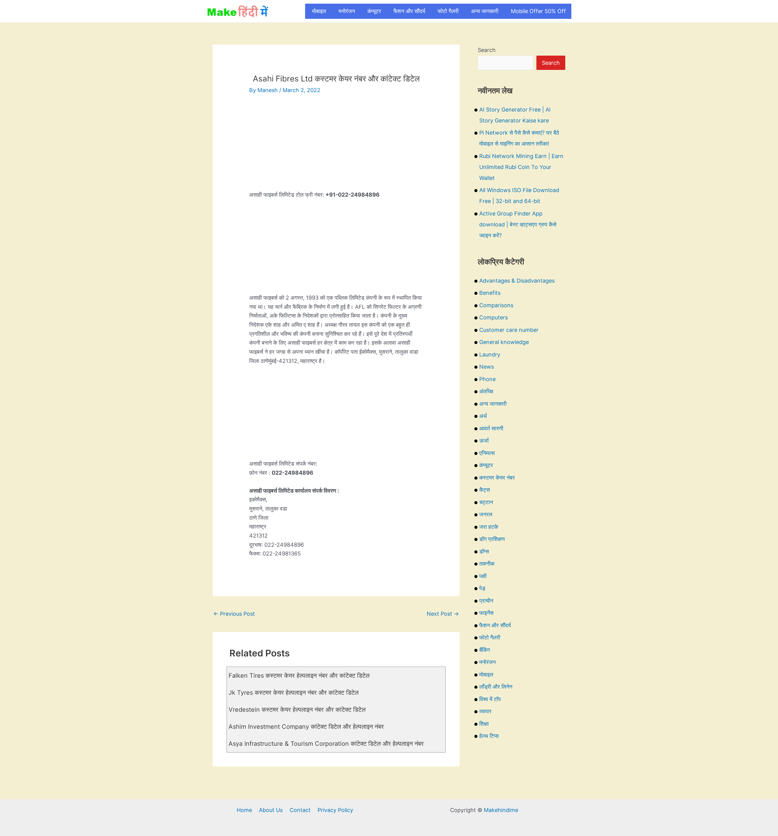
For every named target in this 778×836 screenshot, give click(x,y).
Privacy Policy (335, 810)
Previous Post (234, 614)
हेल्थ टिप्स (489, 736)
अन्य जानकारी (484, 11)
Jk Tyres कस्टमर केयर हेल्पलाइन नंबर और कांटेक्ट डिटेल (294, 692)
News (486, 366)
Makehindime (501, 810)
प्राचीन (486, 600)
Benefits (490, 293)
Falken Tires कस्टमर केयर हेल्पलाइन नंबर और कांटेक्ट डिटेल (299, 675)
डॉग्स (484, 551)
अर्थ (483, 416)
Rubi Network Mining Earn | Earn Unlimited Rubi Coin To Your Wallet (521, 167)
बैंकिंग (484, 650)
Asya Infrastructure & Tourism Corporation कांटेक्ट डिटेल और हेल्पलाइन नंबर (326, 743)
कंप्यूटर (374, 11)
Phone (487, 379)
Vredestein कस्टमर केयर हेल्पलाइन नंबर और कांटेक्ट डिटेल (297, 709)
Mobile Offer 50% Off (538, 11)
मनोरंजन (347, 11)
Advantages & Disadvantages (517, 280)
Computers (493, 317)
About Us (271, 810)
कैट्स (484, 490)
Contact (300, 810)
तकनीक (486, 563)
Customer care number (509, 330)
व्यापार (485, 711)
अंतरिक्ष (486, 391)
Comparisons (496, 305)
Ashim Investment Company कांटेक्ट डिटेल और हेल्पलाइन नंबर (306, 726)
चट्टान (486, 502)
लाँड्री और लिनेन (495, 686)
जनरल (485, 514)
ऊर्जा (484, 440)
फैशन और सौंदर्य (409, 11)
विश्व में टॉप (490, 699)
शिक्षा (484, 724)
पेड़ (482, 588)
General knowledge (504, 342)
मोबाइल (319, 11)
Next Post (443, 614)
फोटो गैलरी (448, 11)
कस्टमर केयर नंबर (497, 477)
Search (487, 50)
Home (244, 810)
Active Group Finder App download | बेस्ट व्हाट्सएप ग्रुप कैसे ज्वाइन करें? (517, 224)
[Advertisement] (336, 147)
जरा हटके (488, 527)
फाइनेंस (486, 613)
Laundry (489, 354)
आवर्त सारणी (491, 428)
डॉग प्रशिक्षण (492, 539)
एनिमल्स (487, 453)
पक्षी (483, 576)
